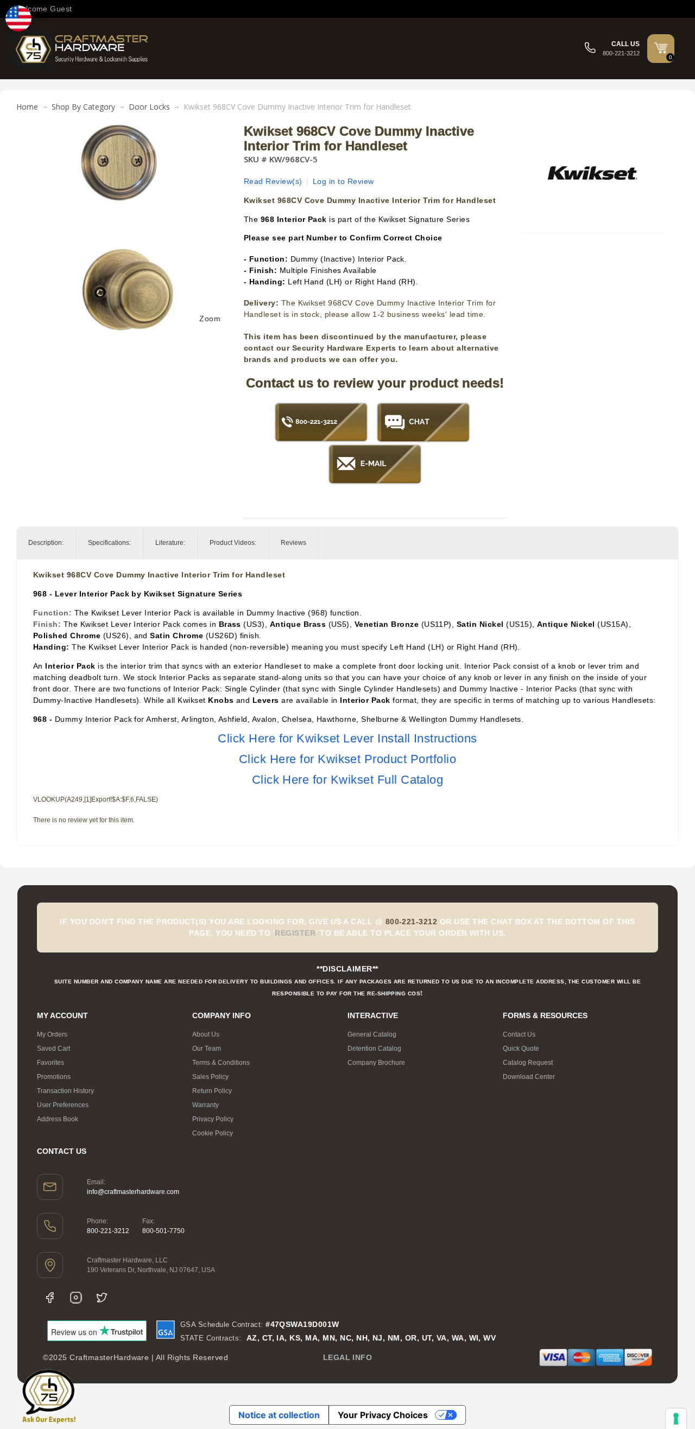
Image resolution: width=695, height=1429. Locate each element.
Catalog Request (528, 1062)
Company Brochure (376, 1062)
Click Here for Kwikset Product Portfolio (347, 759)
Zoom (209, 318)
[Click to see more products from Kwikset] (592, 173)
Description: (46, 543)
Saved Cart (53, 1048)
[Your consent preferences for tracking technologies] (676, 1418)
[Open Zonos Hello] (18, 18)
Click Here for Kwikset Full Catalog (348, 779)
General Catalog (372, 1034)
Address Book (57, 1119)
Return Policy (212, 1091)
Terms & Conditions (221, 1062)
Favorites (50, 1062)
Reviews (293, 543)
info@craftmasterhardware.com (133, 1192)
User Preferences (63, 1105)
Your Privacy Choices (383, 1414)
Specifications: (109, 543)
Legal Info (347, 1357)
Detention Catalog (374, 1048)
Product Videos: (233, 543)
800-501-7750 (163, 1231)
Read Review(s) (273, 181)
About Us (205, 1034)
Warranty (205, 1105)
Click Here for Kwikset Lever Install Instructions (347, 738)
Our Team (206, 1048)
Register (295, 933)
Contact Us (519, 1034)
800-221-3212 (108, 1231)
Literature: (170, 543)
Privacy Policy (212, 1119)
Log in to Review (343, 181)
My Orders (52, 1034)
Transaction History (65, 1091)
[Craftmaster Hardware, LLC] (82, 48)
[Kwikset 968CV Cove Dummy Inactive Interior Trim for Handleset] (126, 129)
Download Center (529, 1077)
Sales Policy (210, 1077)
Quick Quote (521, 1048)
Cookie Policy (212, 1133)
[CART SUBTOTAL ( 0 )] (661, 48)
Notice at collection (279, 1414)
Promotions (54, 1077)
